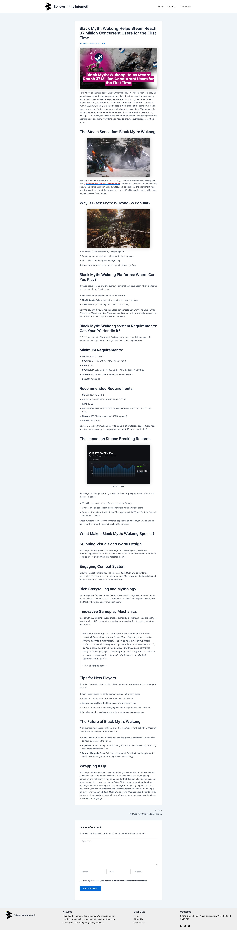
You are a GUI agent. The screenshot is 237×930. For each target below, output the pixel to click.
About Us (171, 6)
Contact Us (185, 6)
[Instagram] (189, 926)
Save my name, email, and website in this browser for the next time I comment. (115, 880)
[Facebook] (181, 926)
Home (160, 6)
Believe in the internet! (71, 6)
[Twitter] (185, 926)
